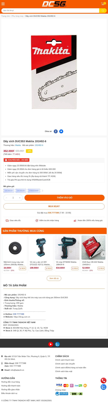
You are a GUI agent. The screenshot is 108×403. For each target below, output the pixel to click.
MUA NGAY (54, 206)
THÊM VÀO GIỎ (64, 198)
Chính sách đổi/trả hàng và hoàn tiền (70, 367)
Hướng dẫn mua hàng (10, 382)
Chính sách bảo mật (63, 371)
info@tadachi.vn (17, 370)
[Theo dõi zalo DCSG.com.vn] (57, 344)
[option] (54, 72)
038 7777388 (20, 363)
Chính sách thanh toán (64, 360)
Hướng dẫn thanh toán (10, 386)
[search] (103, 10)
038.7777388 (53, 213)
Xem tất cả (54, 278)
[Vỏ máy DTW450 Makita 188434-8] (67, 247)
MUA (23, 268)
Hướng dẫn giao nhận (10, 389)
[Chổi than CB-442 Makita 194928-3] (93, 247)
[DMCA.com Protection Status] (75, 393)
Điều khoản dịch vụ (9, 393)
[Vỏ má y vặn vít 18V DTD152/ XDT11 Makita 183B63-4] (41, 247)
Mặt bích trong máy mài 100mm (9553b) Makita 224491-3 (13, 264)
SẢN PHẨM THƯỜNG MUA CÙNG (23, 230)
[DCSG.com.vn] (54, 4)
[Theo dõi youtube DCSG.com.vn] (50, 344)
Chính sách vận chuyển (65, 364)
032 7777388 (15, 366)
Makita (18, 145)
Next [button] (103, 254)
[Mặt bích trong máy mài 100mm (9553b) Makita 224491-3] (15, 247)
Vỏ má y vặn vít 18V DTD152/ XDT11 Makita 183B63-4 (40, 264)
